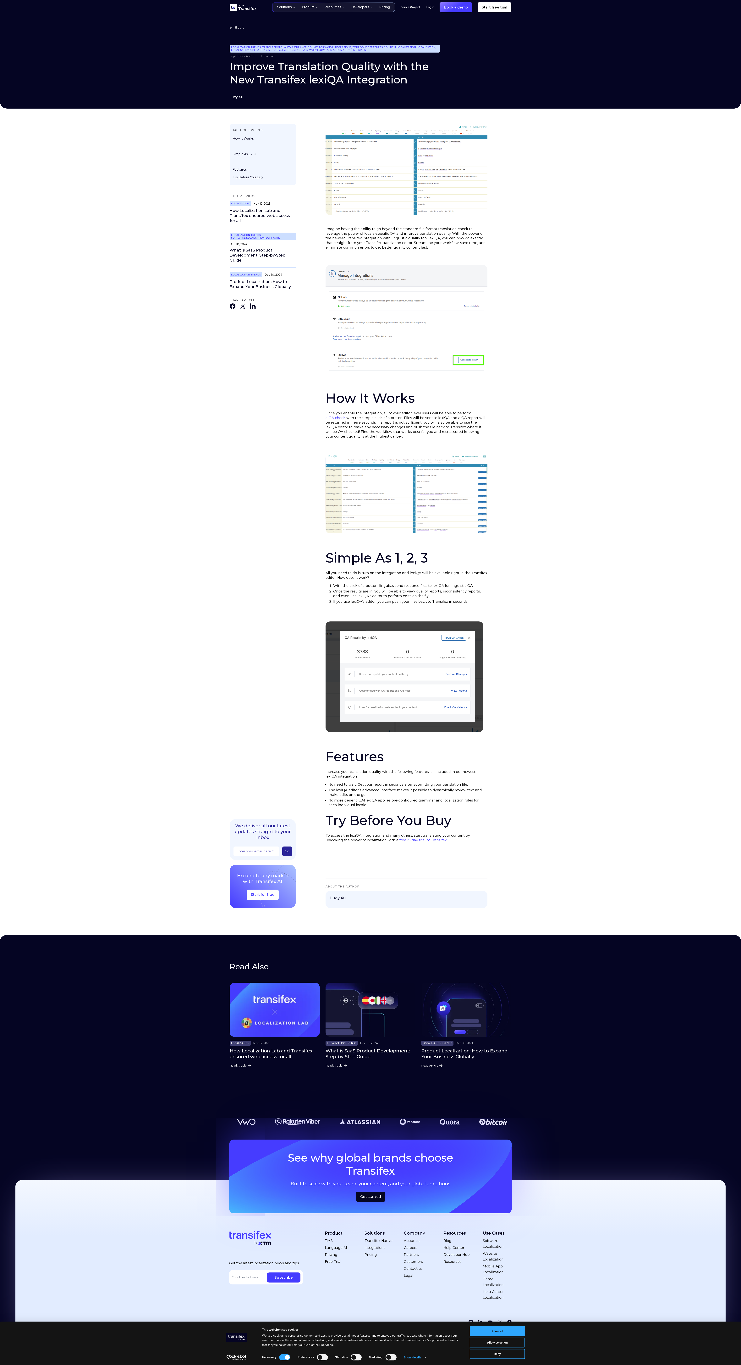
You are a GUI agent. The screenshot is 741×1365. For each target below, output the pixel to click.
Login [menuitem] (430, 7)
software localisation (248, 237)
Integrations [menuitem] (375, 1248)
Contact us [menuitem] (413, 1268)
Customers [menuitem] (413, 1262)
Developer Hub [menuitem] (456, 1255)
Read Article (238, 1065)
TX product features (367, 47)
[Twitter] (242, 307)
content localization (400, 47)
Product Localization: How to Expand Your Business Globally (260, 284)
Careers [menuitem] (410, 1248)
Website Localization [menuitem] (493, 1256)
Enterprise (359, 50)
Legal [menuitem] (408, 1275)
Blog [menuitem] (447, 1241)
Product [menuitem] (334, 1233)
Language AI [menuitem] (336, 1248)
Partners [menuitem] (411, 1255)
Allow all (497, 1331)
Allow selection (497, 1342)
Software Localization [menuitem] (493, 1244)
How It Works (243, 138)
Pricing (384, 7)
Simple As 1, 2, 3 (244, 154)
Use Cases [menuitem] (494, 1233)
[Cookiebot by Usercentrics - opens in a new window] (236, 1357)
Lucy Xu (236, 97)
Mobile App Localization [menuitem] (493, 1269)
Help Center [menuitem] (453, 1248)
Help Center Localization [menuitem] (493, 1295)
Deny (497, 1354)
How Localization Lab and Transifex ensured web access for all (260, 215)
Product (308, 7)
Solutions (284, 7)
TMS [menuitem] (329, 1241)
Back (239, 27)
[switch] (322, 1357)
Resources (333, 7)
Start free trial (494, 7)
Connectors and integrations (329, 47)
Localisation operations (249, 50)
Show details (412, 1357)
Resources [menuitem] (454, 1233)
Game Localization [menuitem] (493, 1282)
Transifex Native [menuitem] (378, 1241)
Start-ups (301, 50)
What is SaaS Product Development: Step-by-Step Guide (257, 255)
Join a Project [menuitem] (410, 7)
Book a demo (456, 7)
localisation (426, 47)
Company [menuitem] (414, 1233)
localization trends (246, 47)
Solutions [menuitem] (375, 1233)
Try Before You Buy (248, 177)
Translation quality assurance (284, 47)
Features (240, 169)
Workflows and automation (330, 50)
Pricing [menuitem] (331, 1255)
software (273, 237)
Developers (360, 7)
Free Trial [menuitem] (333, 1262)
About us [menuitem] (412, 1241)
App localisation (280, 50)
